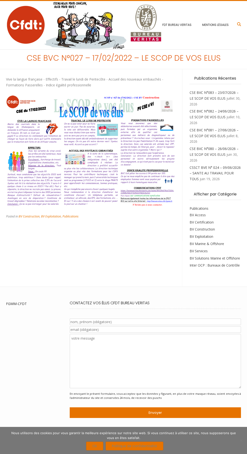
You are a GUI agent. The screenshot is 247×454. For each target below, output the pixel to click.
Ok (94, 446)
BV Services (199, 251)
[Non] (241, 440)
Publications (70, 216)
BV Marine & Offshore (207, 243)
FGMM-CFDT (16, 303)
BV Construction (29, 216)
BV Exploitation (51, 216)
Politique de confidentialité (134, 446)
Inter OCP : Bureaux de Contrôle (215, 265)
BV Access (198, 215)
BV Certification (202, 222)
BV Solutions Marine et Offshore (215, 258)
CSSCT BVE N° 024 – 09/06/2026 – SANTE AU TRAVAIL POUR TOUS (215, 173)
